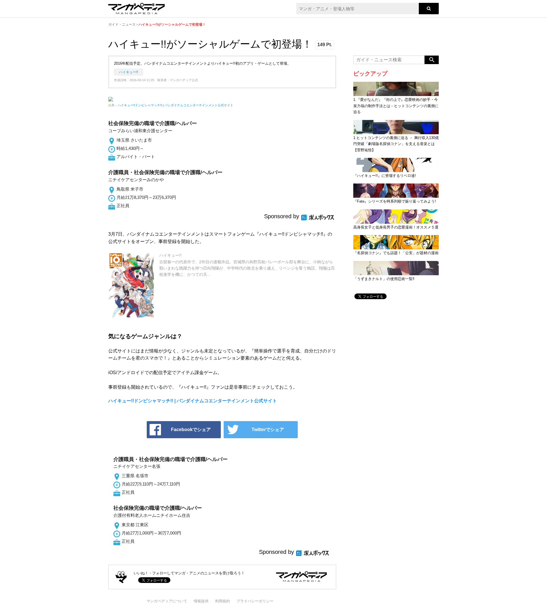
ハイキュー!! (128, 72)
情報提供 (201, 601)
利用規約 (222, 601)
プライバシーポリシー (255, 601)
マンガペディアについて (166, 601)
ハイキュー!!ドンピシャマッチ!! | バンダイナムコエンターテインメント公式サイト (175, 105)
